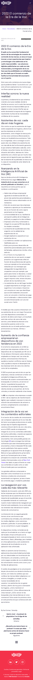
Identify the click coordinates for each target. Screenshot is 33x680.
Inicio (4, 29)
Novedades (11, 29)
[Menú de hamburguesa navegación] (30, 2)
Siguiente (16, 631)
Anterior (16, 617)
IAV (10, 441)
